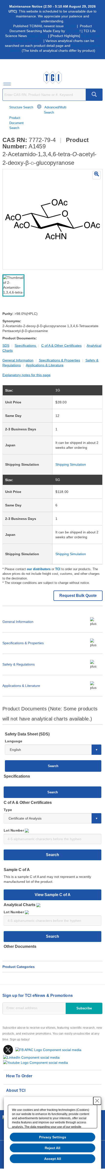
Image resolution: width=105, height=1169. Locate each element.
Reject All (52, 1148)
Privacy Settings (52, 1137)
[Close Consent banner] (97, 1101)
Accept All (52, 1159)
